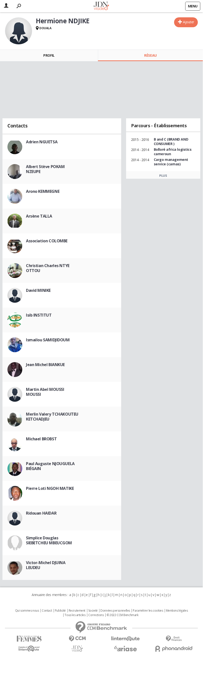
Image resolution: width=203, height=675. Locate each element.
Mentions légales (177, 610)
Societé (93, 610)
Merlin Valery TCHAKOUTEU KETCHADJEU (52, 416)
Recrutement (77, 610)
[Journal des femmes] (29, 639)
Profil (48, 55)
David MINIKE (38, 290)
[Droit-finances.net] (174, 639)
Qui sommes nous (27, 610)
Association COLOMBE (47, 241)
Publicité (60, 610)
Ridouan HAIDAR (41, 513)
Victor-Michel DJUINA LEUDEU (46, 565)
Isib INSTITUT (39, 315)
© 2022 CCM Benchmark (122, 615)
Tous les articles (75, 615)
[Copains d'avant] (29, 649)
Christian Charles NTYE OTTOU (47, 268)
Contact (47, 610)
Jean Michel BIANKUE (45, 364)
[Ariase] (125, 648)
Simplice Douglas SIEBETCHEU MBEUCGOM (49, 540)
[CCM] (77, 639)
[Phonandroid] (174, 649)
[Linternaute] (125, 638)
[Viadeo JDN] (77, 649)
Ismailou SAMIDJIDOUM (48, 340)
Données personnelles (115, 610)
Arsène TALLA (39, 216)
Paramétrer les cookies (148, 610)
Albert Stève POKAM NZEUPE (45, 169)
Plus (163, 175)
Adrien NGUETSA (41, 142)
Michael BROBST (41, 439)
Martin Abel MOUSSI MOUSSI (45, 392)
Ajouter (188, 22)
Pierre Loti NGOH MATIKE (50, 488)
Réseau (150, 55)
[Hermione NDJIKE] (18, 31)
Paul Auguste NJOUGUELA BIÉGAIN (50, 466)
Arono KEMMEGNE (42, 191)
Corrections (96, 615)
